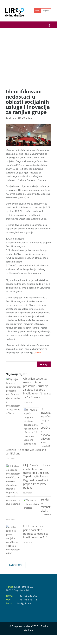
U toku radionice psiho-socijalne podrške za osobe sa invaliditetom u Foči (35, 531)
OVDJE (37, 352)
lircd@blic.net (24, 603)
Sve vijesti (15, 565)
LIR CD (12, 117)
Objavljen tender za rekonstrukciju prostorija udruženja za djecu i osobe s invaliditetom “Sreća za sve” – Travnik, (37, 388)
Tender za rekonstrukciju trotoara (46, 507)
